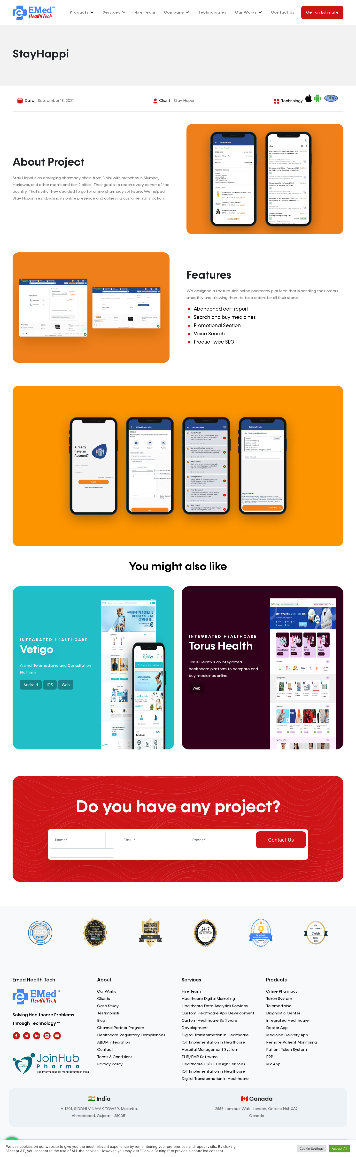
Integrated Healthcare (287, 1021)
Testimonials (108, 1013)
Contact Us (282, 13)
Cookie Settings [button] (312, 1148)
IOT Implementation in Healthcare (213, 1043)
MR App (273, 1064)
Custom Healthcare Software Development (209, 1024)
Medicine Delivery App (287, 1035)
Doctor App (277, 1028)
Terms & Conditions (114, 1057)
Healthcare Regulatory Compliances (131, 1035)
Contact (105, 1050)
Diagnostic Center (283, 1013)
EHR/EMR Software (200, 1057)
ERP (269, 1057)
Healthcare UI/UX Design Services (213, 1064)
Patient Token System (286, 1050)
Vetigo (36, 649)
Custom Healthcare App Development (218, 1013)
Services (111, 13)
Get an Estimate (322, 13)
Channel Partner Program (120, 1028)
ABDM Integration (113, 1043)
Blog (101, 1021)
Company (174, 13)
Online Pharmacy (282, 992)
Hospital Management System (210, 1050)
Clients (103, 999)
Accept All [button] (339, 1148)
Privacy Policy (110, 1064)
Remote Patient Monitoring (291, 1043)
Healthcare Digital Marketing (208, 999)
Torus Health (221, 646)
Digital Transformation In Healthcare (215, 1035)
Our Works (246, 13)
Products (79, 13)
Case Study (108, 1006)
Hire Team (144, 13)
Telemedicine (279, 1006)
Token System (279, 999)
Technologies (212, 13)
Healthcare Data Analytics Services (215, 1006)
